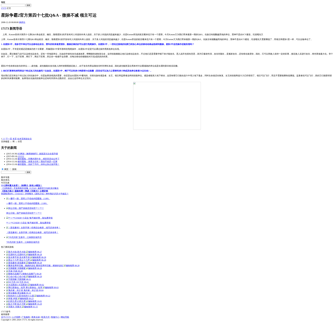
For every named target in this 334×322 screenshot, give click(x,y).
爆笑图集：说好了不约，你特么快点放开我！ (38, 164)
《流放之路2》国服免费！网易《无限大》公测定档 (24, 191)
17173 (3, 8)
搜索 (28, 5)
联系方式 (45, 317)
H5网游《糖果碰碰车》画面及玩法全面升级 (38, 154)
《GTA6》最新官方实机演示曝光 (43, 188)
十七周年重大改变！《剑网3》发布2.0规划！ (21, 185)
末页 (15, 139)
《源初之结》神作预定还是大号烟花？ (51, 194)
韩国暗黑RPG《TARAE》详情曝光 (17, 194)
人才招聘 (16, 317)
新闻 (14, 169)
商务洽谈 (35, 317)
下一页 (9, 139)
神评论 (22, 22)
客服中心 (55, 317)
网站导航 (65, 317)
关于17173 (5, 317)
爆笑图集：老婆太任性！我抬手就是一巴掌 (37, 161)
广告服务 (26, 317)
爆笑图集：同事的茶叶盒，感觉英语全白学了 (38, 159)
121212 (21, 156)
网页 (6, 169)
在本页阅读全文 (24, 139)
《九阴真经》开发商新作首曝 (14, 188)
